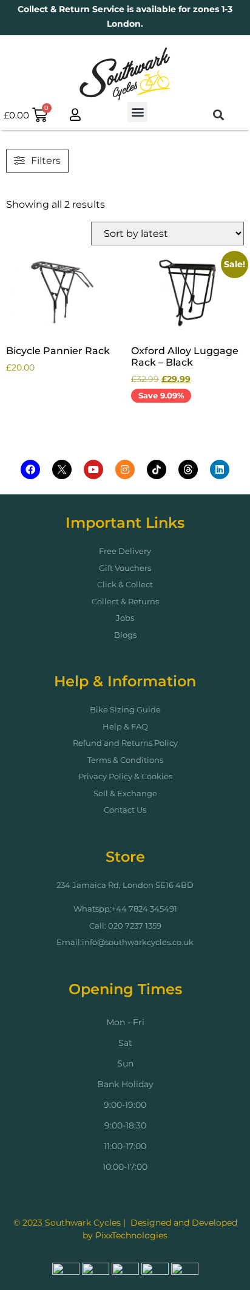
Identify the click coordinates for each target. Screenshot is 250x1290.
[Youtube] (93, 469)
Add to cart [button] (44, 398)
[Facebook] (30, 469)
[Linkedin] (219, 469)
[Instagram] (125, 469)
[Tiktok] (156, 469)
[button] (137, 112)
